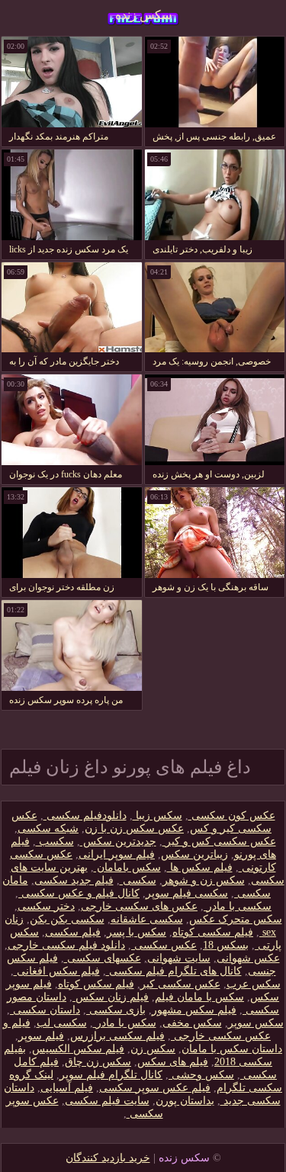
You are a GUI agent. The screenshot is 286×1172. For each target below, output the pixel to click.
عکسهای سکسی (102, 958)
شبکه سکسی (48, 828)
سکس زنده (143, 14)
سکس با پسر (136, 932)
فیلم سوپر (41, 1036)
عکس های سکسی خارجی (139, 906)
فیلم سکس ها (200, 867)
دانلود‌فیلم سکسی (85, 815)
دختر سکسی (46, 906)
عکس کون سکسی (231, 815)
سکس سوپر (256, 1023)
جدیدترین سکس (118, 841)
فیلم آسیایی (66, 1087)
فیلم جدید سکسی (74, 880)
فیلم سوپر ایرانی (117, 854)
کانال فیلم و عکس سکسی (79, 893)
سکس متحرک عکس (235, 919)
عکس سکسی (164, 945)
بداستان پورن (185, 1100)
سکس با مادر (124, 1023)
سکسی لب (62, 1023)
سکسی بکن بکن (67, 919)
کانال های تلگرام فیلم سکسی (174, 971)
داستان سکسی (45, 1010)
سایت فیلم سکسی (107, 1100)
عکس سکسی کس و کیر (219, 841)
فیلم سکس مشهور (194, 1010)
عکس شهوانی (248, 958)
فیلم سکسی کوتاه (212, 932)
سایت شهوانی (178, 958)
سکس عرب (254, 984)
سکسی (138, 880)
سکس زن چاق (98, 1062)
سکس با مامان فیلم (199, 997)
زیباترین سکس (194, 854)
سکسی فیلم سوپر (187, 893)
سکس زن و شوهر (203, 880)
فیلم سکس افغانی (57, 971)
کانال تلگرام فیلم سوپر (110, 1074)
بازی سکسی (116, 1010)
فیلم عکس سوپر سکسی (154, 1087)
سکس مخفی (192, 1023)
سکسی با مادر (238, 906)
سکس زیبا (157, 815)
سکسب (55, 841)
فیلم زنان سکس (110, 997)
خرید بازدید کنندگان (108, 1158)
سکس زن (152, 1049)
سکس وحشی (201, 1074)
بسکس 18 (226, 945)
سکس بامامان (127, 867)
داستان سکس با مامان (232, 1049)
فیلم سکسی (73, 932)
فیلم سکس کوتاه (96, 984)
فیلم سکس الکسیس (78, 1049)
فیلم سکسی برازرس (117, 1036)
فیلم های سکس (172, 1062)
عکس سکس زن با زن (134, 828)
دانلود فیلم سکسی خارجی (66, 945)
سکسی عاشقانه (147, 919)
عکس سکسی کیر (180, 984)
